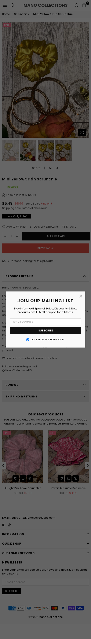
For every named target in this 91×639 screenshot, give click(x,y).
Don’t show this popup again (48, 339)
